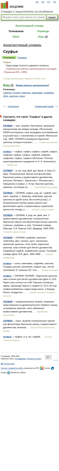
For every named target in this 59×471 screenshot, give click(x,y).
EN (37, 2)
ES (48, 2)
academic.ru (12, 5)
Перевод (22, 57)
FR (54, 2)
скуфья (7, 151)
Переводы (43, 31)
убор (5, 96)
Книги (16, 36)
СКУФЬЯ (7, 125)
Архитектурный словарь (29, 25)
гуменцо (7, 92)
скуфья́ (7, 336)
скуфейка (49, 92)
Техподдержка (20, 359)
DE (43, 2)
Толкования (15, 31)
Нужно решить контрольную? (32, 85)
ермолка (26, 92)
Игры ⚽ (43, 36)
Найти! (52, 17)
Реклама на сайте (34, 359)
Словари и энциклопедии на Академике (27, 11)
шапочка (13, 96)
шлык (22, 96)
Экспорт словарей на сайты (12, 368)
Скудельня (13, 106)
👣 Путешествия (7, 364)
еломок (16, 92)
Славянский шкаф (44, 106)
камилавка (37, 92)
